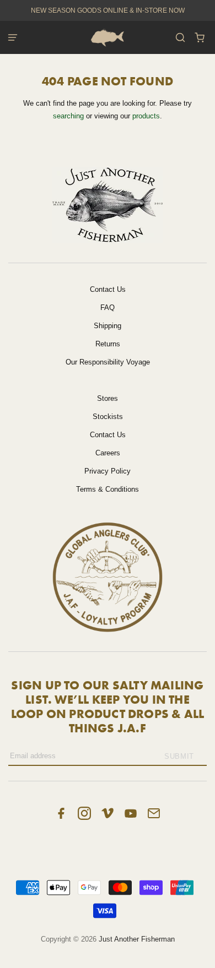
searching (68, 116)
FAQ (107, 307)
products (146, 116)
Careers (107, 453)
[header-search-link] (180, 37)
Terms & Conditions (107, 489)
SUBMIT (179, 756)
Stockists (108, 416)
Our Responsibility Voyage (108, 362)
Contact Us (108, 289)
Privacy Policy (107, 471)
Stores (107, 398)
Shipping (107, 326)
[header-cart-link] (199, 37)
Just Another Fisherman (137, 939)
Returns (107, 344)
